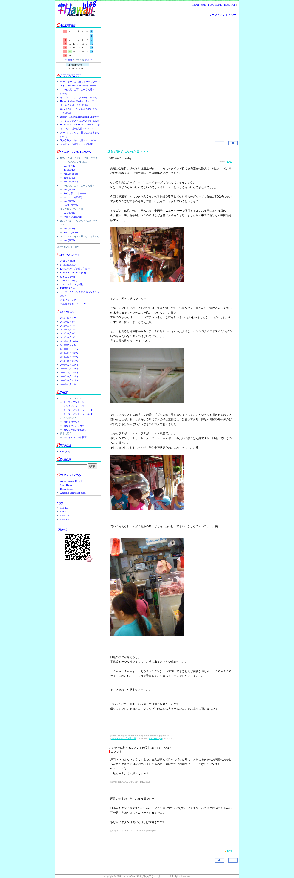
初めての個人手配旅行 (75, 429)
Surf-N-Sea (125, 99)
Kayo (62, 451)
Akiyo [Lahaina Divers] (71, 481)
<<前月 (68, 59)
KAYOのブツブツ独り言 (123, 738)
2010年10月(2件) (68, 329)
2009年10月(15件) (69, 372)
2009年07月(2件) (68, 384)
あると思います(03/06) (75, 193)
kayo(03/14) (69, 166)
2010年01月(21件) (69, 361)
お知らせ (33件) (68, 261)
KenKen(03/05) (71, 181)
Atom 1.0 (64, 519)
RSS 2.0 (64, 511)
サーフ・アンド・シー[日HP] (78, 410)
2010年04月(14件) (69, 349)
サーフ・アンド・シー (223, 14)
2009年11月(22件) (69, 368)
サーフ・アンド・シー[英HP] (78, 414)
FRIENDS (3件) (67, 288)
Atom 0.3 (64, 515)
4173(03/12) (69, 170)
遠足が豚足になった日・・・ (128, 151)
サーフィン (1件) (68, 280)
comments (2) (155, 738)
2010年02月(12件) (69, 357)
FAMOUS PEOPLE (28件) (73, 272)
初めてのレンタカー (74, 425)
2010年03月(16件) (69, 353)
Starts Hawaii (66, 485)
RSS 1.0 (64, 507)
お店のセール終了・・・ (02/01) (76, 144)
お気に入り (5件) (68, 300)
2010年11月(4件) (68, 325)
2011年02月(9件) (68, 322)
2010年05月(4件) (68, 345)
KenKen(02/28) (71, 205)
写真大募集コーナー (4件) (73, 304)
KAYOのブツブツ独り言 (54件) (75, 268)
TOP (229, 851)
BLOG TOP (229, 4)
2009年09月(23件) (69, 376)
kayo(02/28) (69, 201)
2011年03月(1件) (68, 318)
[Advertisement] (169, 59)
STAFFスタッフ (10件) (71, 284)
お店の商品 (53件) (69, 265)
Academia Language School (73, 493)
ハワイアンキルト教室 (75, 437)
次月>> (88, 59)
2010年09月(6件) (68, 333)
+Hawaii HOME (198, 4)
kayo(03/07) (69, 189)
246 (67, 451)
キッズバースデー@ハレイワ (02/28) (78, 97)
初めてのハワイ (72, 422)
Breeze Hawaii (66, 489)
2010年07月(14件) (69, 341)
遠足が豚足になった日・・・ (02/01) (78, 140)
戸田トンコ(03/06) (73, 197)
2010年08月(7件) (68, 337)
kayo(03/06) (69, 177)
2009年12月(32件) (69, 365)
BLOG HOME (215, 4)
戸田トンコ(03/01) (73, 217)
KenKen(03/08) (71, 174)
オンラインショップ (74, 406)
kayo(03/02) (69, 213)
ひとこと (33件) (68, 276)
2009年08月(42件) (69, 380)
